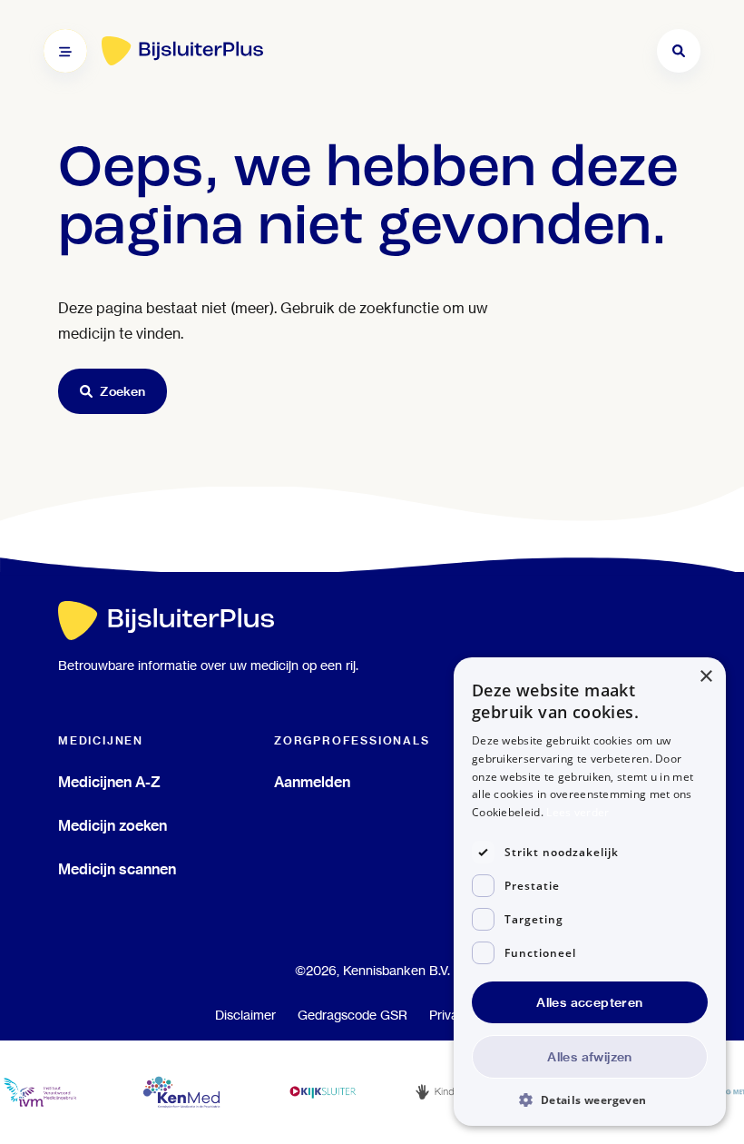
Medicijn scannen (117, 869)
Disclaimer (245, 1015)
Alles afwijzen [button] (589, 1057)
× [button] (705, 677)
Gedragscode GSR (352, 1015)
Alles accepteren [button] (589, 1002)
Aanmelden (312, 782)
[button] (590, 1099)
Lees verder (577, 812)
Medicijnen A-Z (109, 782)
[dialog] (590, 891)
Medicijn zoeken (112, 825)
